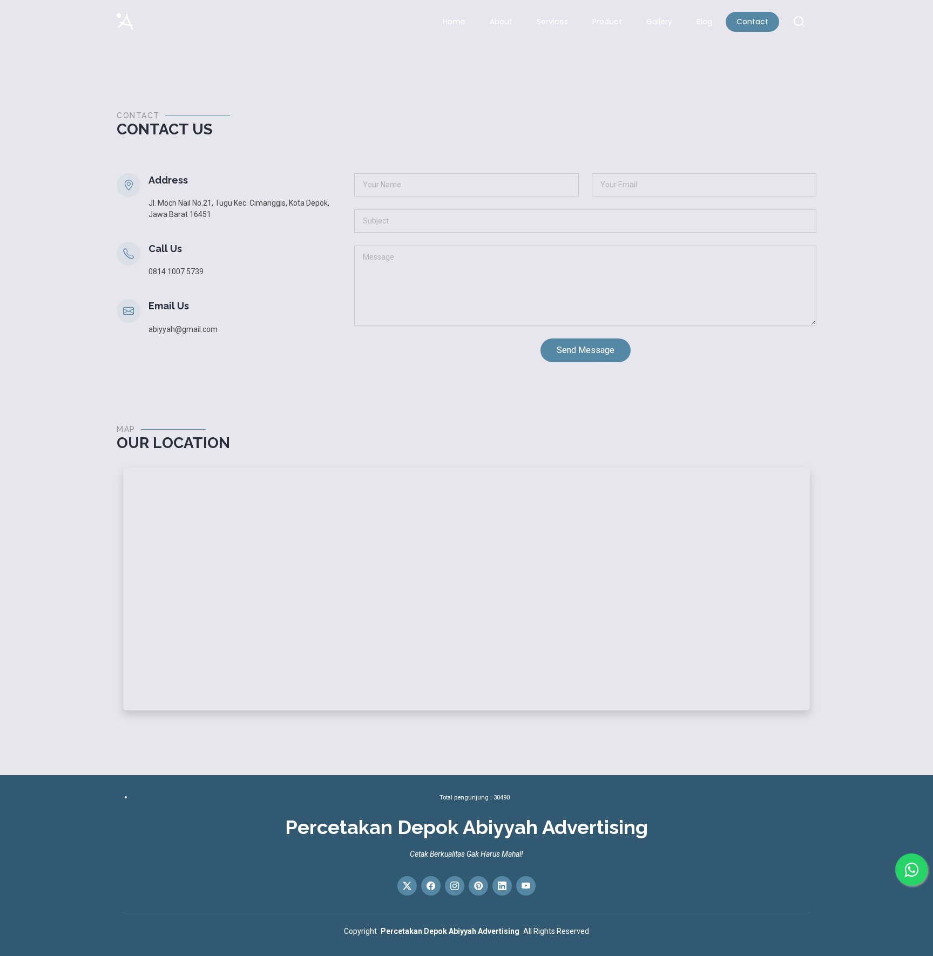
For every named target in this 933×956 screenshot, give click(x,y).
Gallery (659, 21)
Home (454, 21)
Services (552, 21)
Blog (704, 21)
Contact (752, 21)
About (501, 21)
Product (607, 21)
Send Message (585, 350)
